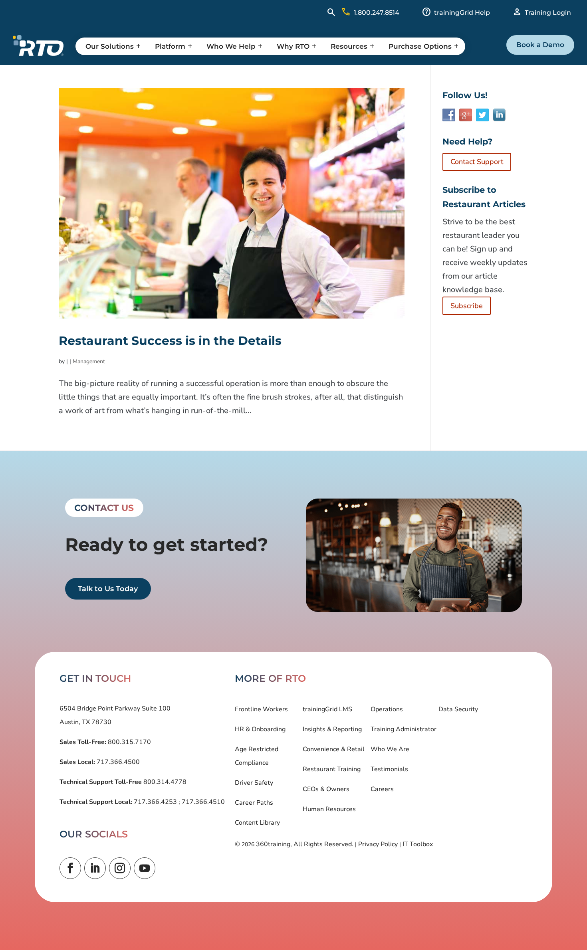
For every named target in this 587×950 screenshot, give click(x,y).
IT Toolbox (418, 844)
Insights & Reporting (332, 729)
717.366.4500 (117, 762)
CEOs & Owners (326, 789)
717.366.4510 (202, 802)
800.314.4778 (164, 782)
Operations (387, 709)
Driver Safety (254, 782)
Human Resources (329, 809)
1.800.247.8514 (376, 12)
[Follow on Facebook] (70, 868)
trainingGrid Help (462, 12)
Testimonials (389, 769)
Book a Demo (540, 45)
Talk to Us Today (108, 588)
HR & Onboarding (260, 729)
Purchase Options (420, 46)
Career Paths (254, 802)
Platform (170, 46)
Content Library (257, 822)
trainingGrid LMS (327, 709)
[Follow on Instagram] (120, 868)
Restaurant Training (332, 769)
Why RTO (293, 46)
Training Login (548, 12)
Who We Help (231, 46)
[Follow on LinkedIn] (95, 868)
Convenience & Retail (334, 749)
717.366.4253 (155, 802)
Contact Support (476, 161)
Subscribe (466, 306)
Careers (382, 789)
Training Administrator (403, 729)
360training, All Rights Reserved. (304, 844)
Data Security (458, 709)
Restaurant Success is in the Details (170, 340)
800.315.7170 (128, 742)
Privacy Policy (378, 844)
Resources (349, 46)
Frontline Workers (261, 709)
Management (89, 361)
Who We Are (390, 749)
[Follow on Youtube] (144, 868)
